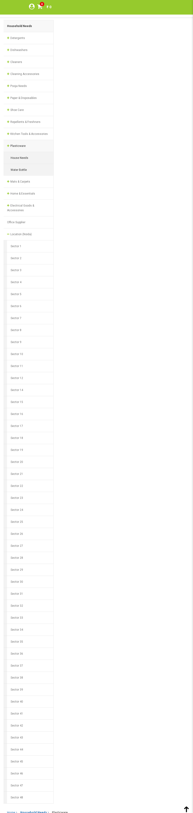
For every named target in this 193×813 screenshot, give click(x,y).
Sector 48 (17, 797)
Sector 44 (17, 749)
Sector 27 (17, 545)
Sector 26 (17, 533)
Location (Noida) (21, 234)
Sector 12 (17, 378)
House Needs (19, 158)
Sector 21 (17, 474)
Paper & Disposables (23, 98)
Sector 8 (16, 330)
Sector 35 (17, 641)
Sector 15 (17, 402)
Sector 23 (17, 498)
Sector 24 (17, 510)
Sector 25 (17, 522)
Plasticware (18, 146)
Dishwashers (19, 50)
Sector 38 (17, 677)
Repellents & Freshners (25, 122)
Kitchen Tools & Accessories (29, 134)
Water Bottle (19, 170)
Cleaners (16, 62)
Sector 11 (17, 366)
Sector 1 (16, 246)
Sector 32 (17, 605)
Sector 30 (17, 581)
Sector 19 (17, 450)
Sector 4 (16, 282)
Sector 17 (17, 426)
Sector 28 (17, 557)
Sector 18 (17, 438)
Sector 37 (17, 665)
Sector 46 (17, 773)
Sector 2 (16, 258)
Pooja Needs (18, 86)
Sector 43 (17, 737)
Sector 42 (17, 725)
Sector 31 (17, 593)
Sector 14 (17, 390)
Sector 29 (17, 569)
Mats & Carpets (20, 181)
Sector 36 (17, 653)
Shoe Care (17, 110)
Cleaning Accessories (24, 74)
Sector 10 (17, 354)
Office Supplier (16, 222)
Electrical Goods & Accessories (20, 208)
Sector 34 (17, 629)
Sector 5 (16, 294)
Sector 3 (16, 270)
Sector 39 (17, 689)
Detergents (17, 38)
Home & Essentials (22, 193)
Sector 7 (16, 318)
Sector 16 (17, 414)
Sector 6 (16, 306)
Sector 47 (17, 785)
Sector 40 (17, 701)
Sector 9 (16, 342)
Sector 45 (17, 761)
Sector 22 (17, 486)
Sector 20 (17, 462)
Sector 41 (17, 713)
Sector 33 (17, 617)
